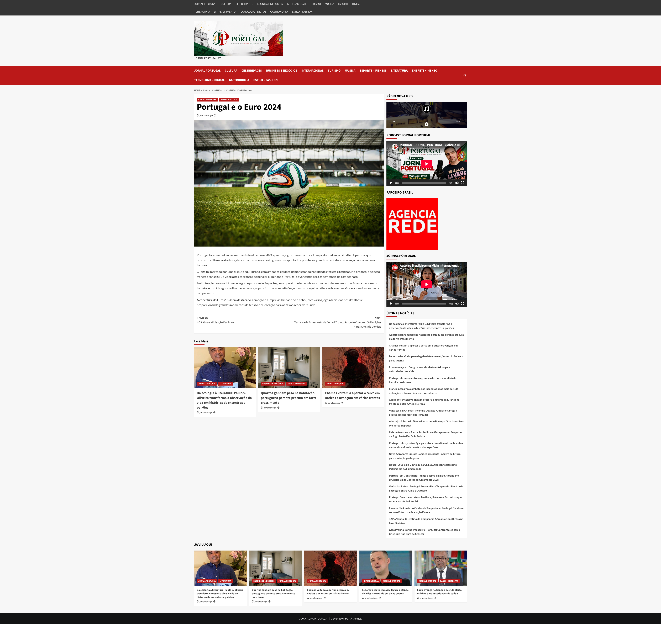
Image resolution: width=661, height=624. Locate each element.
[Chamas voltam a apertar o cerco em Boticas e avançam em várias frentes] (353, 367)
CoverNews (338, 618)
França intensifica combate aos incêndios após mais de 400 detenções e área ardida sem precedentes (423, 390)
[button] (465, 75)
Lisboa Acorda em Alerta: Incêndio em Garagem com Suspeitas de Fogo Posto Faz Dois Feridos (425, 434)
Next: (337, 322)
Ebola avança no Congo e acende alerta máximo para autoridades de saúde (419, 369)
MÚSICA (329, 3)
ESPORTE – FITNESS (349, 3)
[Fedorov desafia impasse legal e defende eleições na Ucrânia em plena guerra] (385, 568)
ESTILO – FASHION (302, 11)
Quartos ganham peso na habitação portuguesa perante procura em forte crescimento (289, 398)
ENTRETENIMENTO (224, 11)
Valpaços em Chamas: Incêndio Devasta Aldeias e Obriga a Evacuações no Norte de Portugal (423, 412)
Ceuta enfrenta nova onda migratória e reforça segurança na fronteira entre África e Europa (424, 401)
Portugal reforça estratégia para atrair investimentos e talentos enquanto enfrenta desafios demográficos (426, 445)
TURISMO (315, 3)
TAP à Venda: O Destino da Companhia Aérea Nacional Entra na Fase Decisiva (426, 521)
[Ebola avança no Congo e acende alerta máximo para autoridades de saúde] (441, 568)
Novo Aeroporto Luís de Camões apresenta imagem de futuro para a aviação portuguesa (425, 456)
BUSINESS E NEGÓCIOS (270, 3)
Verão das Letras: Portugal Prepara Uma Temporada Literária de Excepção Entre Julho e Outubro (426, 488)
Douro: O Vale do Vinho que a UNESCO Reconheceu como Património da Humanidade (423, 466)
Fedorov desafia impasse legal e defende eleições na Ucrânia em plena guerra (426, 358)
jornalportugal (206, 115)
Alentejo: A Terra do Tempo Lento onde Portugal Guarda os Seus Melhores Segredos (426, 423)
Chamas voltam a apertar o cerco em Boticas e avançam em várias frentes (352, 395)
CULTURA (226, 3)
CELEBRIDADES (244, 3)
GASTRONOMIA (279, 11)
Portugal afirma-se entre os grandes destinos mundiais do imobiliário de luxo (423, 380)
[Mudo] (457, 183)
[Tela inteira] (462, 183)
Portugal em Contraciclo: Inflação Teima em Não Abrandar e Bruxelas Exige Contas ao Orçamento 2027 (424, 477)
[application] (426, 163)
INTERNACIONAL (296, 3)
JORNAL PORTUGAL (205, 3)
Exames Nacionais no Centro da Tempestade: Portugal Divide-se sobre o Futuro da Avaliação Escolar (426, 510)
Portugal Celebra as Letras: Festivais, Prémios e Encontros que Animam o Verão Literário (425, 499)
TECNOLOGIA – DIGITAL (252, 11)
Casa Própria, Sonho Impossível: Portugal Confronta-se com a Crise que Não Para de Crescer (424, 531)
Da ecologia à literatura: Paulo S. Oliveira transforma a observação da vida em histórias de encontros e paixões (224, 400)
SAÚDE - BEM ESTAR (449, 581)
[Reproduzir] (391, 183)
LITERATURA (203, 11)
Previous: (215, 320)
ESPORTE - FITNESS (207, 99)
